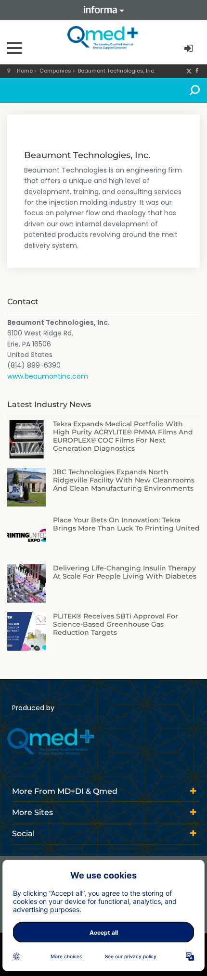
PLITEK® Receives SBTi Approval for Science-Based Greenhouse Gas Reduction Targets (115, 624)
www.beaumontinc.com (47, 376)
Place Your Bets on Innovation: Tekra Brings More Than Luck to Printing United (126, 524)
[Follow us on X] (189, 70)
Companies (55, 70)
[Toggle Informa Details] (103, 10)
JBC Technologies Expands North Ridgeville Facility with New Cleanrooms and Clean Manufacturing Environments (123, 480)
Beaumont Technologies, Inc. (116, 70)
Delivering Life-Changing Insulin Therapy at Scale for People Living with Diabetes (124, 572)
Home (25, 70)
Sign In (189, 48)
